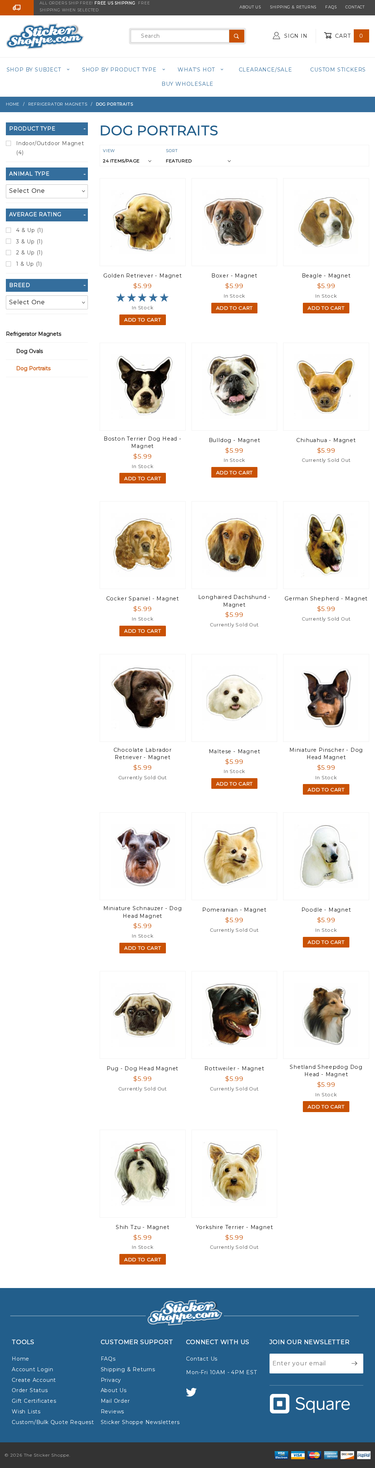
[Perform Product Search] (236, 36)
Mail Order (115, 1401)
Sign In (294, 36)
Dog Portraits (33, 368)
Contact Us (202, 1358)
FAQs (331, 7)
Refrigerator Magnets (33, 334)
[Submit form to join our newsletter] (354, 1363)
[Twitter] (194, 1395)
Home (20, 1358)
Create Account (34, 1380)
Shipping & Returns (293, 7)
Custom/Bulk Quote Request (53, 1422)
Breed (19, 285)
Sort (172, 150)
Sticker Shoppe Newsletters (140, 1422)
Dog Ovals (29, 351)
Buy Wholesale (187, 84)
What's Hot (196, 69)
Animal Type (29, 173)
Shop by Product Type (119, 69)
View (109, 150)
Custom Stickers (338, 69)
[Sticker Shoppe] (45, 35)
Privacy (111, 1380)
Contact (355, 7)
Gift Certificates (34, 1401)
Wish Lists (26, 1411)
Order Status (30, 1390)
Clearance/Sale (265, 69)
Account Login (32, 1369)
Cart (348, 36)
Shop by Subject (34, 69)
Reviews (113, 1411)
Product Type (32, 128)
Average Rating (35, 214)
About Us (250, 7)
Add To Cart (142, 320)
